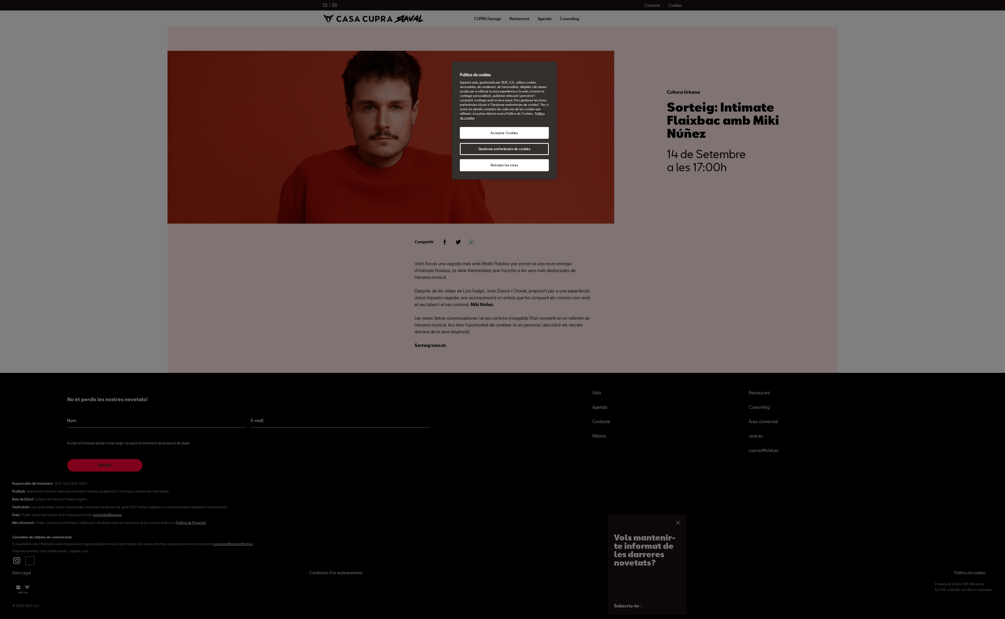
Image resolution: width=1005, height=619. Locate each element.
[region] (504, 120)
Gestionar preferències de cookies (504, 149)
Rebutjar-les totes (504, 165)
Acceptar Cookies (504, 133)
